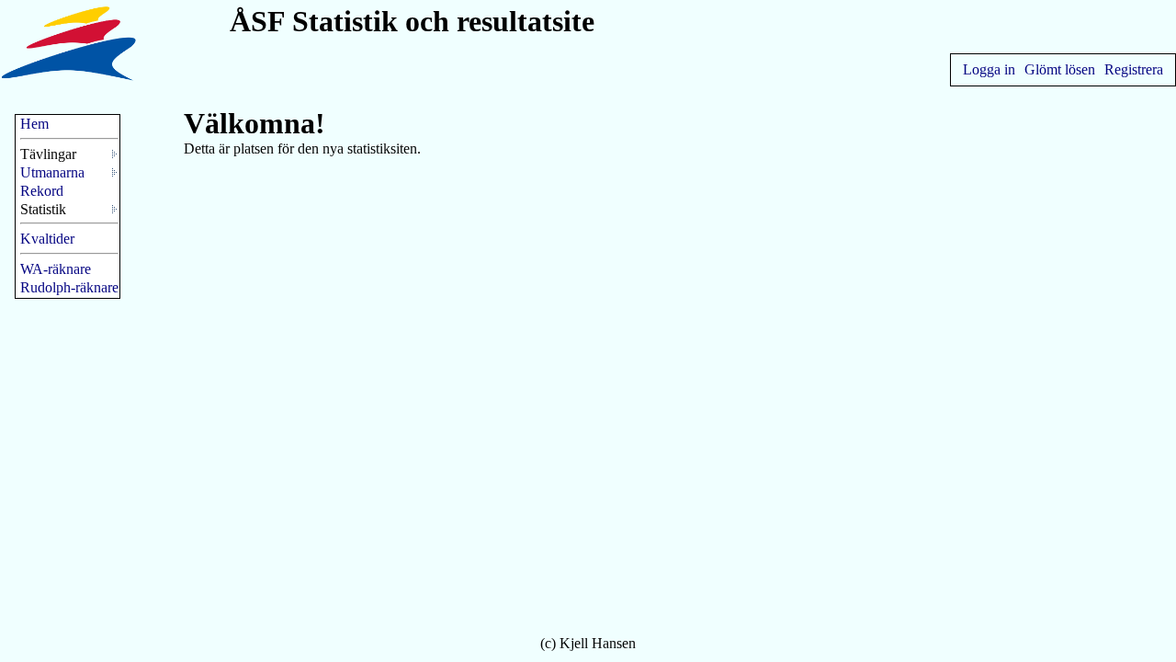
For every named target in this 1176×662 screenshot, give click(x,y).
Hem (34, 123)
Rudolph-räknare (69, 287)
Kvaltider (47, 238)
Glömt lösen (1059, 69)
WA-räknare (55, 269)
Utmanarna (52, 172)
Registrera (1133, 69)
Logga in (989, 69)
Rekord (41, 191)
